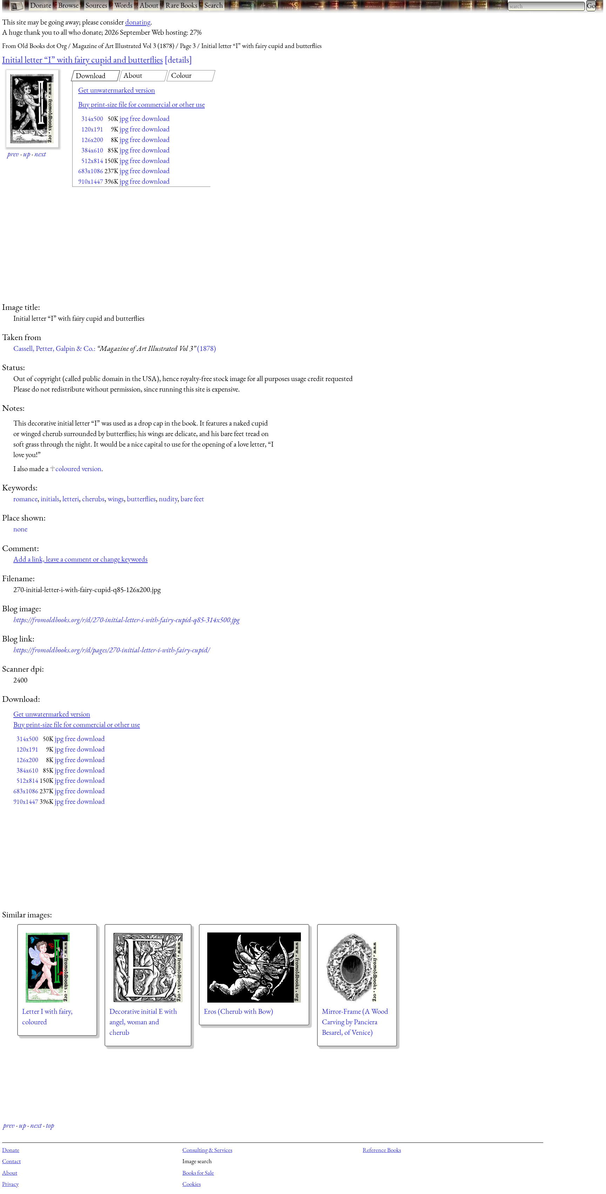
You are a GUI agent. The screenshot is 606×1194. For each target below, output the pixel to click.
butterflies (141, 498)
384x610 (92, 150)
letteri (70, 498)
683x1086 (90, 171)
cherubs (93, 498)
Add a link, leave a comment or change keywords (80, 559)
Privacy (10, 1184)
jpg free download (145, 118)
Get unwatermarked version (116, 90)
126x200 (92, 140)
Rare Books (181, 5)
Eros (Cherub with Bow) (238, 1011)
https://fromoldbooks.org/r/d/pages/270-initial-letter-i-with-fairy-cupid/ (111, 649)
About (149, 5)
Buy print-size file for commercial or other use (141, 104)
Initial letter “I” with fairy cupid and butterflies (82, 60)
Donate (40, 5)
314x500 (92, 119)
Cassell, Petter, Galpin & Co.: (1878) (114, 348)
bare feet (192, 498)
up (26, 153)
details (178, 60)
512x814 (92, 161)
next (40, 153)
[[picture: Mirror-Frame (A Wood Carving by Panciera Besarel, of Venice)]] (357, 967)
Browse (68, 5)
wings (116, 498)
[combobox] (546, 6)
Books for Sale (198, 1172)
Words (123, 5)
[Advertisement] (129, 245)
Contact (11, 1161)
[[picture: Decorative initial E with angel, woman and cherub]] (148, 967)
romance (25, 498)
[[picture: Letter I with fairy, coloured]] (57, 967)
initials (50, 498)
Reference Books (382, 1150)
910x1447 (90, 181)
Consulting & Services (207, 1150)
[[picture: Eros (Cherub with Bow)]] (254, 967)
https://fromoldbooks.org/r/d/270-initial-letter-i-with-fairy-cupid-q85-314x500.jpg (126, 619)
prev (13, 153)
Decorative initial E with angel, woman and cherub (143, 1021)
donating (137, 22)
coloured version (78, 468)
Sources (96, 5)
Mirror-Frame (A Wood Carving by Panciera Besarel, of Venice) (355, 1021)
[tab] (95, 75)
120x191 (92, 129)
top (50, 1125)
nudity (168, 498)
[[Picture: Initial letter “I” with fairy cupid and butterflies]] (32, 108)
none (20, 529)
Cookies (191, 1184)
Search (213, 5)
